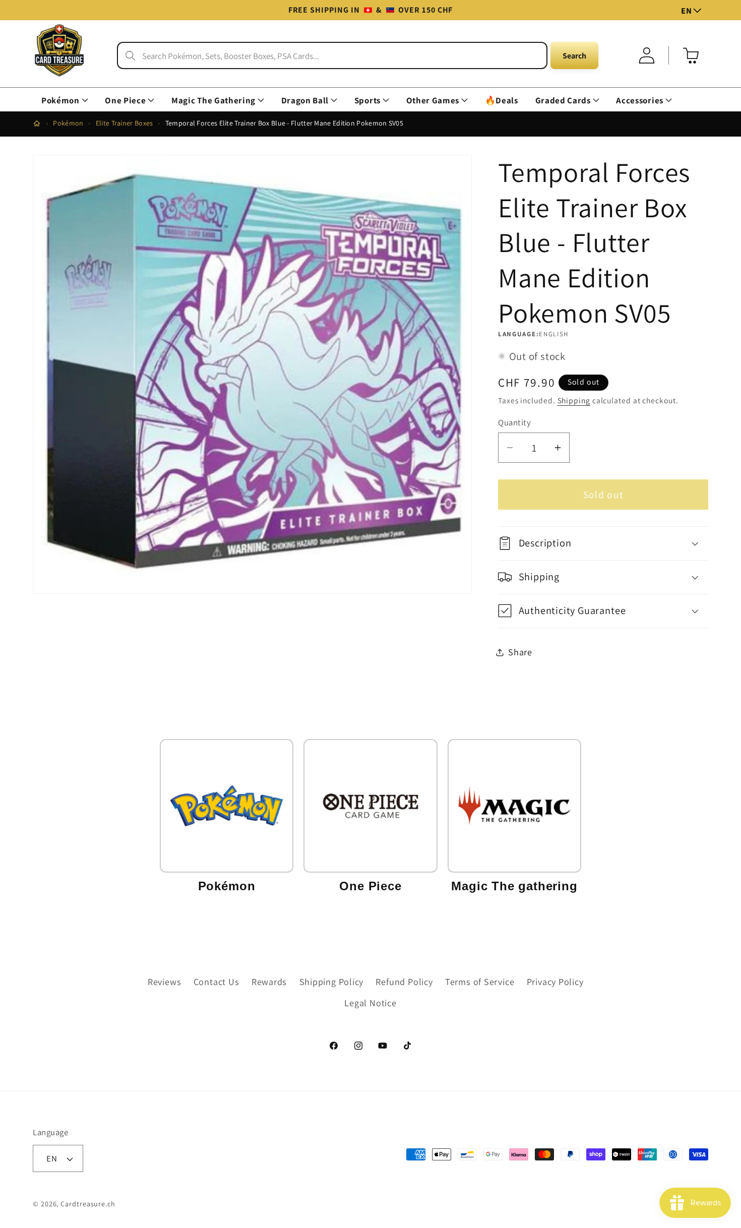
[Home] (37, 123)
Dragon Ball (305, 100)
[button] (64, 100)
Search (574, 55)
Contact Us (216, 981)
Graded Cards (563, 100)
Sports (367, 100)
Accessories (639, 100)
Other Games (432, 100)
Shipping (574, 400)
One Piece (125, 100)
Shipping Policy (331, 981)
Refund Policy (404, 981)
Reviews (164, 981)
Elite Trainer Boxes (124, 123)
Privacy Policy (555, 981)
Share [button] (520, 652)
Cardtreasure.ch (87, 1203)
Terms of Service (479, 981)
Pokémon (60, 100)
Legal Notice (370, 1003)
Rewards (269, 981)
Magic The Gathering (213, 100)
